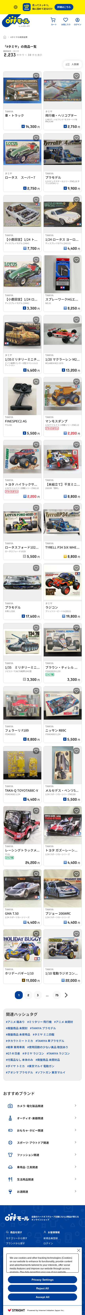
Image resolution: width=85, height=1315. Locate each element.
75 (57, 995)
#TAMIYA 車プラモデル (50, 1041)
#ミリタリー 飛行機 (39, 1022)
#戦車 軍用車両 (15, 1047)
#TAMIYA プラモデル (43, 1028)
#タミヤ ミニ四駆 (43, 1034)
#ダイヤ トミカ (15, 1066)
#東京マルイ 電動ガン (40, 1066)
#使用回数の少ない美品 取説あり (47, 1047)
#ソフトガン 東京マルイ (50, 1072)
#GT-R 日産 (13, 1053)
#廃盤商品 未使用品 (18, 1034)
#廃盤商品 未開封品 (48, 1060)
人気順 (75, 64)
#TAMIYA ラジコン (58, 1053)
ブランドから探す (15, 1243)
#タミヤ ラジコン (33, 1053)
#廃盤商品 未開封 (16, 1028)
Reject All (42, 1288)
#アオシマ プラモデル (19, 1072)
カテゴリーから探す (16, 1238)
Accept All (42, 1297)
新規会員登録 (50, 1238)
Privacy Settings (43, 1279)
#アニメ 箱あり (15, 1022)
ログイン (48, 1243)
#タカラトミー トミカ (19, 1041)
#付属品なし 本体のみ (19, 1060)
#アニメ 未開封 (63, 1022)
